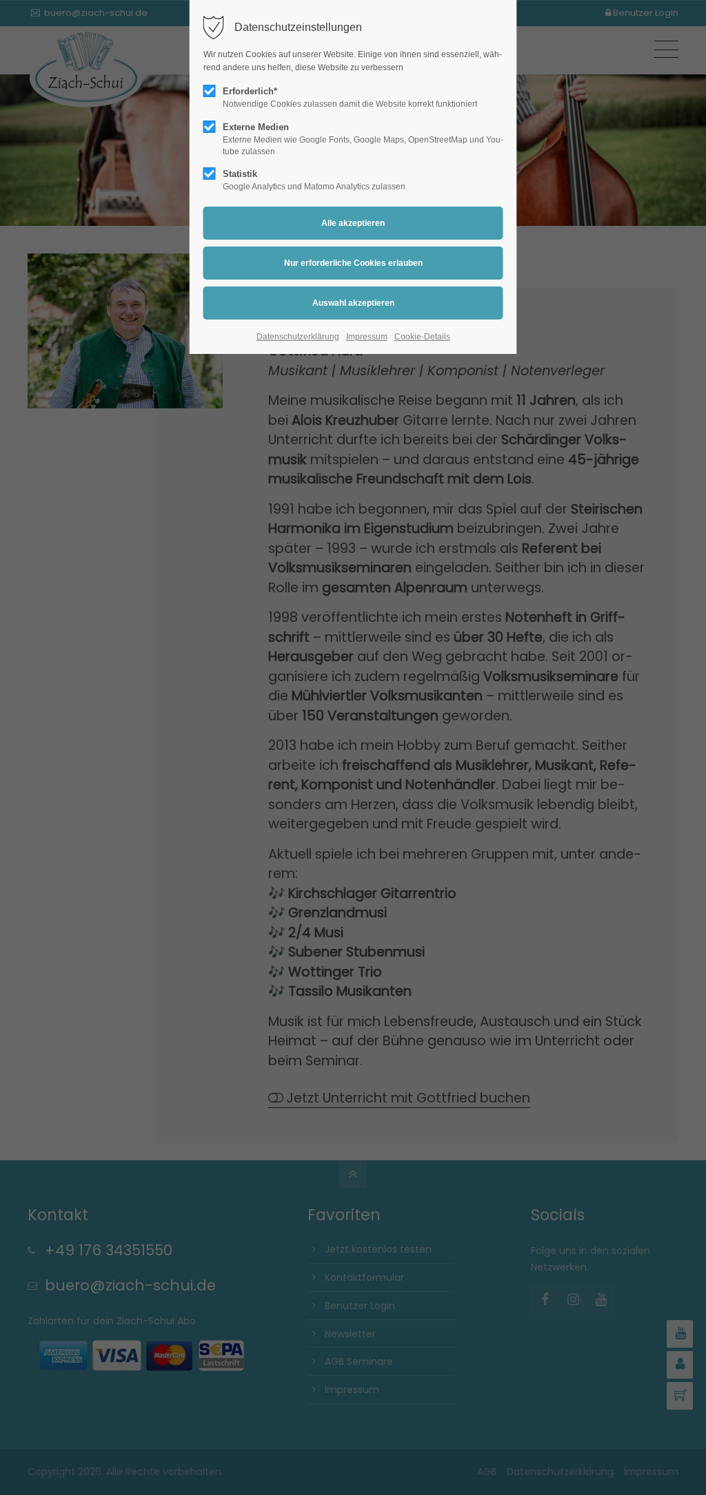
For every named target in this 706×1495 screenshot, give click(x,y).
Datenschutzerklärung (297, 337)
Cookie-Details (422, 337)
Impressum (366, 337)
